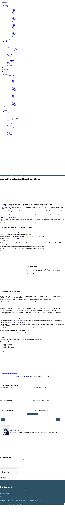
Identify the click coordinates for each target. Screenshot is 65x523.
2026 (11, 8)
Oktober (13, 19)
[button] (8, 5)
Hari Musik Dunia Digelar (45, 312)
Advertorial (9, 62)
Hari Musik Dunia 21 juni (5, 207)
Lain (5, 42)
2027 (11, 23)
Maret (13, 11)
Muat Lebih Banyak (32, 413)
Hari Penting (7, 39)
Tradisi (5, 38)
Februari (13, 10)
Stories (5, 40)
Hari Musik (15, 373)
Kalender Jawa (10, 6)
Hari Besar (10, 373)
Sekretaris (11, 61)
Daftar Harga (9, 54)
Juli (12, 16)
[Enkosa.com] (5, 1)
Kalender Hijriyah (25, 500)
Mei (13, 13)
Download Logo (13, 48)
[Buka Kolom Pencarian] (3, 68)
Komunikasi (12, 60)
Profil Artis (9, 51)
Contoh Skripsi (13, 58)
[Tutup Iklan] (64, 504)
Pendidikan (9, 57)
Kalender (6, 5)
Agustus (13, 17)
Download (9, 47)
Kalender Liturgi (32, 500)
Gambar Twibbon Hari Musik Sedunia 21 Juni (14, 337)
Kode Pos (9, 56)
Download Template (14, 49)
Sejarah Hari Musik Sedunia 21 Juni (24, 332)
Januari (13, 9)
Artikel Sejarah (5, 373)
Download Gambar (13, 50)
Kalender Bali (17, 500)
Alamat (8, 63)
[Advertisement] (32, 147)
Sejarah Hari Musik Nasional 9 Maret (12, 217)
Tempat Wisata (10, 46)
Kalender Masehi (10, 500)
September (14, 18)
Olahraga (9, 53)
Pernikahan (9, 45)
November (14, 20)
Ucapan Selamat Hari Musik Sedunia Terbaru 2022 (15, 322)
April (13, 12)
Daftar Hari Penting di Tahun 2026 (12, 238)
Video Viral (9, 65)
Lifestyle (8, 43)
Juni (13, 15)
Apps (5, 41)
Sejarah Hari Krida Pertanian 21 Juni (12, 303)
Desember (14, 21)
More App (39, 500)
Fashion (8, 55)
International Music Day (39, 236)
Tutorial (8, 64)
